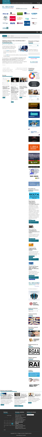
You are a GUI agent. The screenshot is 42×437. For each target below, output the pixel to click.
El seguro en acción (14, 84)
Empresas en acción (31, 256)
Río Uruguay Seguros (32, 279)
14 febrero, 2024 (14, 83)
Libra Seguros (31, 257)
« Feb (4, 429)
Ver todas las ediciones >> (33, 288)
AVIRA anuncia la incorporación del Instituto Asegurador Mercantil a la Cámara (21, 69)
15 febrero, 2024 (10, 393)
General (4, 97)
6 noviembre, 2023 (32, 228)
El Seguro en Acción (12, 44)
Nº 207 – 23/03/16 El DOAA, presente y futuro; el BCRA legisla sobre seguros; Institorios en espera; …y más (8, 70)
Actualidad (2, 404)
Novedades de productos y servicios (32, 222)
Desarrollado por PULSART (21, 435)
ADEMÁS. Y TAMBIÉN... (32, 220)
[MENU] (41, 32)
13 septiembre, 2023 (32, 265)
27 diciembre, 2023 (32, 199)
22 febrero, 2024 (5, 82)
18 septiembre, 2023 (32, 246)
